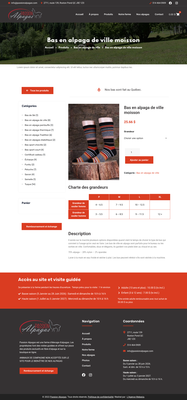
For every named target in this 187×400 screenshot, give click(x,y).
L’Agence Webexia (135, 397)
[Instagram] (176, 3)
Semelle (29, 179)
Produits (108, 14)
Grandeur (129, 131)
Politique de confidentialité (100, 397)
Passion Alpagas (58, 397)
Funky (28, 164)
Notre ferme (124, 14)
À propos (94, 14)
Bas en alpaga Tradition (37, 135)
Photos (86, 360)
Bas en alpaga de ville (87, 47)
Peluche (29, 169)
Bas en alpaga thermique (38, 130)
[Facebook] (170, 3)
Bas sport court (33, 149)
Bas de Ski (30, 115)
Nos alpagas (142, 14)
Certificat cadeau (33, 154)
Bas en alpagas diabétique (38, 140)
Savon (28, 174)
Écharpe (29, 159)
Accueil (79, 14)
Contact (159, 14)
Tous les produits (39, 90)
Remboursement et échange (41, 226)
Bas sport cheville (34, 145)
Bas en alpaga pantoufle (37, 125)
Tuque (28, 184)
